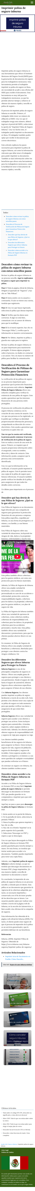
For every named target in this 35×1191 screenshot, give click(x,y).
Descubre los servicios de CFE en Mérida (16, 1130)
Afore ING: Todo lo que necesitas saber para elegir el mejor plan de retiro (17, 1125)
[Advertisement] (17, 51)
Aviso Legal (5, 1150)
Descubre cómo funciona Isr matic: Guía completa (16, 1134)
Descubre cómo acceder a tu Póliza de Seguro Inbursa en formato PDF (18, 252)
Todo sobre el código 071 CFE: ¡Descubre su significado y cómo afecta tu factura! (17, 1114)
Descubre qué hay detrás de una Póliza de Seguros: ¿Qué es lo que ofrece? (19, 237)
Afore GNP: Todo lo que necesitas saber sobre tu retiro (18, 1119)
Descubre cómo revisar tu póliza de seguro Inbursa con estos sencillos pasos (17, 218)
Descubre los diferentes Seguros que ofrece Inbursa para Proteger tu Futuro (17, 245)
